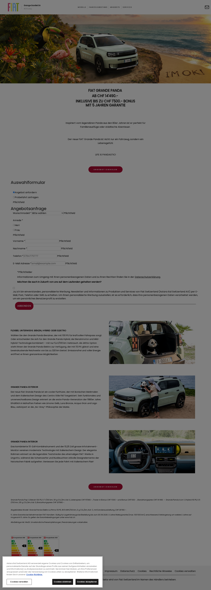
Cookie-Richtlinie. (34, 574)
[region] (52, 572)
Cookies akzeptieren (87, 581)
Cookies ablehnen (62, 581)
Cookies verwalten (19, 581)
